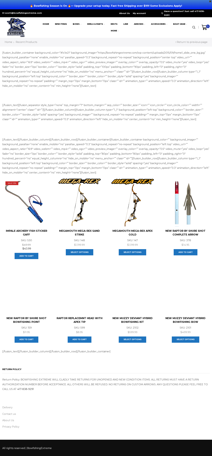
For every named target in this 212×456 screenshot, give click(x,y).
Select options (79, 252)
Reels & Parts (95, 24)
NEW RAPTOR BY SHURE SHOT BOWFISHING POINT (27, 320)
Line (125, 24)
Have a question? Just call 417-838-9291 (184, 13)
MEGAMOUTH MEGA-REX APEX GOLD (133, 232)
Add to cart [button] (26, 256)
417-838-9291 (25, 389)
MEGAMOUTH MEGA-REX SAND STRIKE (79, 232)
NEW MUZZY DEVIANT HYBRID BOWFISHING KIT (133, 320)
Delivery (7, 407)
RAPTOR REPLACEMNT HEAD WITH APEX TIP (79, 320)
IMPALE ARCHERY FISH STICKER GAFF (26, 232)
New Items (61, 24)
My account (139, 13)
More (114, 31)
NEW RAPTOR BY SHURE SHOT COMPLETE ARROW (185, 232)
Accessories (158, 24)
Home (46, 24)
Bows (76, 24)
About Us (124, 13)
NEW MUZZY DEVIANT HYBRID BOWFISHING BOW (185, 320)
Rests (114, 24)
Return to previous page (192, 42)
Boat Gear (179, 24)
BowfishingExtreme (39, 448)
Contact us (9, 413)
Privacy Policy (10, 426)
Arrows (138, 24)
